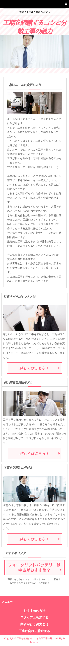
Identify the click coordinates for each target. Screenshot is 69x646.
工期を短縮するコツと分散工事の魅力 (34, 26)
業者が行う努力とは (34, 624)
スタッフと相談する (34, 617)
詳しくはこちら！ (34, 368)
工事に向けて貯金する (34, 631)
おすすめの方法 (34, 611)
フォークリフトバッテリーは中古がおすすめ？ (34, 567)
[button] (34, 4)
